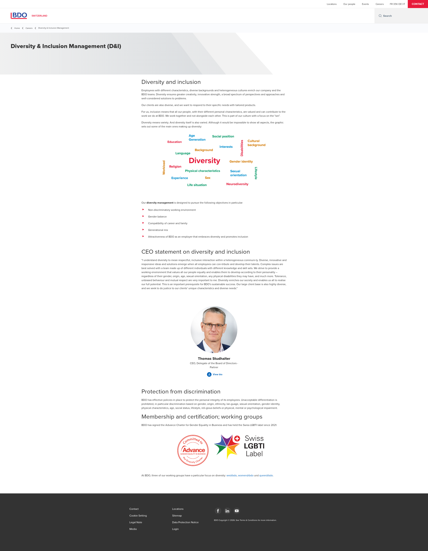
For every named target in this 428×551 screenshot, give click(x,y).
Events (365, 4)
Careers (380, 4)
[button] (418, 4)
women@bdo (245, 475)
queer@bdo (266, 475)
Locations (332, 4)
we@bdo (232, 475)
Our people (349, 4)
